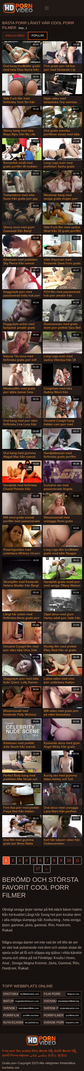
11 (77, 860)
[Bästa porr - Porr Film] (18, 8)
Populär (37, 35)
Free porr (8, 1050)
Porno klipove (19, 1055)
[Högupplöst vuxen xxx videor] (40, 1040)
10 (69, 860)
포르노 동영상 (57, 1055)
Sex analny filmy (27, 1050)
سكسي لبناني (38, 1055)
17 (38, 868)
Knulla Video (15, 35)
